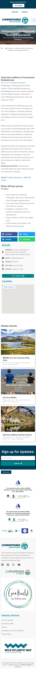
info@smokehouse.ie (15, 177)
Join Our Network (7, 620)
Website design (26, 665)
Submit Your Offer (7, 624)
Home (4, 38)
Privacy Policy (6, 634)
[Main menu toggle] (34, 20)
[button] (18, 5)
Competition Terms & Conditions (12, 631)
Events (9, 38)
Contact (4, 627)
